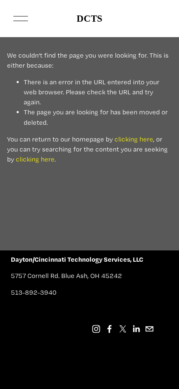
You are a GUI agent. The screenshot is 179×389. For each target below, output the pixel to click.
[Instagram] (96, 329)
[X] (123, 329)
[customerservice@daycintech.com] (149, 329)
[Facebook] (109, 329)
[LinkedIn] (136, 329)
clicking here (133, 139)
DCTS (89, 18)
